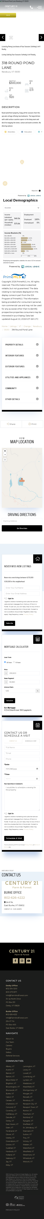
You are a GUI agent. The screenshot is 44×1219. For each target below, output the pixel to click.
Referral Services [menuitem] (12, 1056)
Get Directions (22, 528)
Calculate (9, 700)
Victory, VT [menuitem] (27, 1141)
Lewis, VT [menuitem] (27, 1070)
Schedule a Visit (30, 741)
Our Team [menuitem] (10, 1042)
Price (6, 669)
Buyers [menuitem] (9, 1049)
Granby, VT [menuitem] (10, 1138)
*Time (7, 774)
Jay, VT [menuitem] (8, 1162)
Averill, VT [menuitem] (10, 1070)
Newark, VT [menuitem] (27, 1097)
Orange (27, 326)
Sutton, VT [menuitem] (27, 1134)
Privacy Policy (28, 614)
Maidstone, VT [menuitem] (29, 1083)
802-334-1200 (32, 7)
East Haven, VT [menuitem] (12, 1124)
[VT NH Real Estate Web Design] (19, 1198)
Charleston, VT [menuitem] (12, 1104)
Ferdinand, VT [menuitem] (11, 1131)
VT (20, 326)
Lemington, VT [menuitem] (29, 1066)
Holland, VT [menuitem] (10, 1155)
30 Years (9, 662)
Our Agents (17, 909)
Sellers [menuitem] (8, 1052)
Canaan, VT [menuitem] (10, 1100)
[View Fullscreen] (5, 459)
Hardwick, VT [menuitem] (11, 1151)
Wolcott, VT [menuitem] (28, 1162)
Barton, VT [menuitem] (10, 1077)
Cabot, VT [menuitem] (10, 1097)
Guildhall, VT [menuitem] (11, 1148)
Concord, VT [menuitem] (11, 1107)
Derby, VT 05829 (12, 1006)
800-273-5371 (11, 992)
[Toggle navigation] (39, 7)
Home (5, 326)
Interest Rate (8, 687)
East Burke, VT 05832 (14, 1028)
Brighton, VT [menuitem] (11, 1083)
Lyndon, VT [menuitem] (27, 1080)
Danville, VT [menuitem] (10, 1117)
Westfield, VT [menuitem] (28, 1151)
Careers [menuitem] (9, 1045)
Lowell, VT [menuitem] (27, 1073)
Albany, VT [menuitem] (10, 1066)
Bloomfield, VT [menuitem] (12, 1080)
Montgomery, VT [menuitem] (30, 1090)
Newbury (37, 326)
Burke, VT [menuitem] (10, 1094)
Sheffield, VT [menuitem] (28, 1124)
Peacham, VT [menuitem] (28, 1114)
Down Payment (9, 678)
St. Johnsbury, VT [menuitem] (30, 1128)
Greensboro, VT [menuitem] (12, 1141)
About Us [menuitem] (9, 1039)
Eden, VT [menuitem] (9, 1128)
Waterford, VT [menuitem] (28, 1148)
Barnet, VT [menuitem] (10, 1073)
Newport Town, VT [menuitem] (30, 1107)
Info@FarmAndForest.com (17, 995)
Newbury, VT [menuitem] (28, 1100)
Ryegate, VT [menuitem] (28, 1121)
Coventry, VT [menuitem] (11, 1111)
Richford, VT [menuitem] (28, 1117)
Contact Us (13, 741)
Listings (13, 326)
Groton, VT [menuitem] (10, 1145)
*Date (6, 764)
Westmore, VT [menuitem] (29, 1155)
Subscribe (9, 623)
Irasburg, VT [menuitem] (10, 1158)
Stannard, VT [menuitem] (28, 1131)
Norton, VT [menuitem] (27, 1111)
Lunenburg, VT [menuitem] (29, 1077)
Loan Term (7, 657)
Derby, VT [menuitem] (10, 1121)
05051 (6, 330)
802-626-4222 (14, 898)
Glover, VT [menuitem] (10, 1134)
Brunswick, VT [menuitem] (11, 1090)
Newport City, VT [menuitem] (30, 1104)
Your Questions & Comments (13, 784)
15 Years (18, 662)
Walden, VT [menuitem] (27, 1145)
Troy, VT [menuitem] (26, 1138)
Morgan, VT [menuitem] (27, 1094)
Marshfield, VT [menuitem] (28, 1087)
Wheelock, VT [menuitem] (28, 1158)
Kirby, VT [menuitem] (9, 1165)
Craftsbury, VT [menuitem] (11, 1114)
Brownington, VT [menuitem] (13, 1087)
